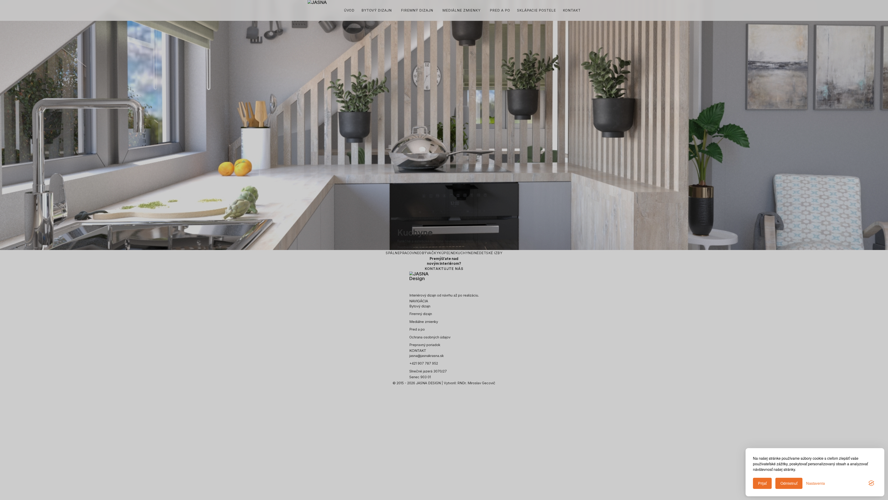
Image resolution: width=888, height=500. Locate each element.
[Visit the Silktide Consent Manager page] (871, 483)
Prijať (762, 483)
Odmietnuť (788, 483)
